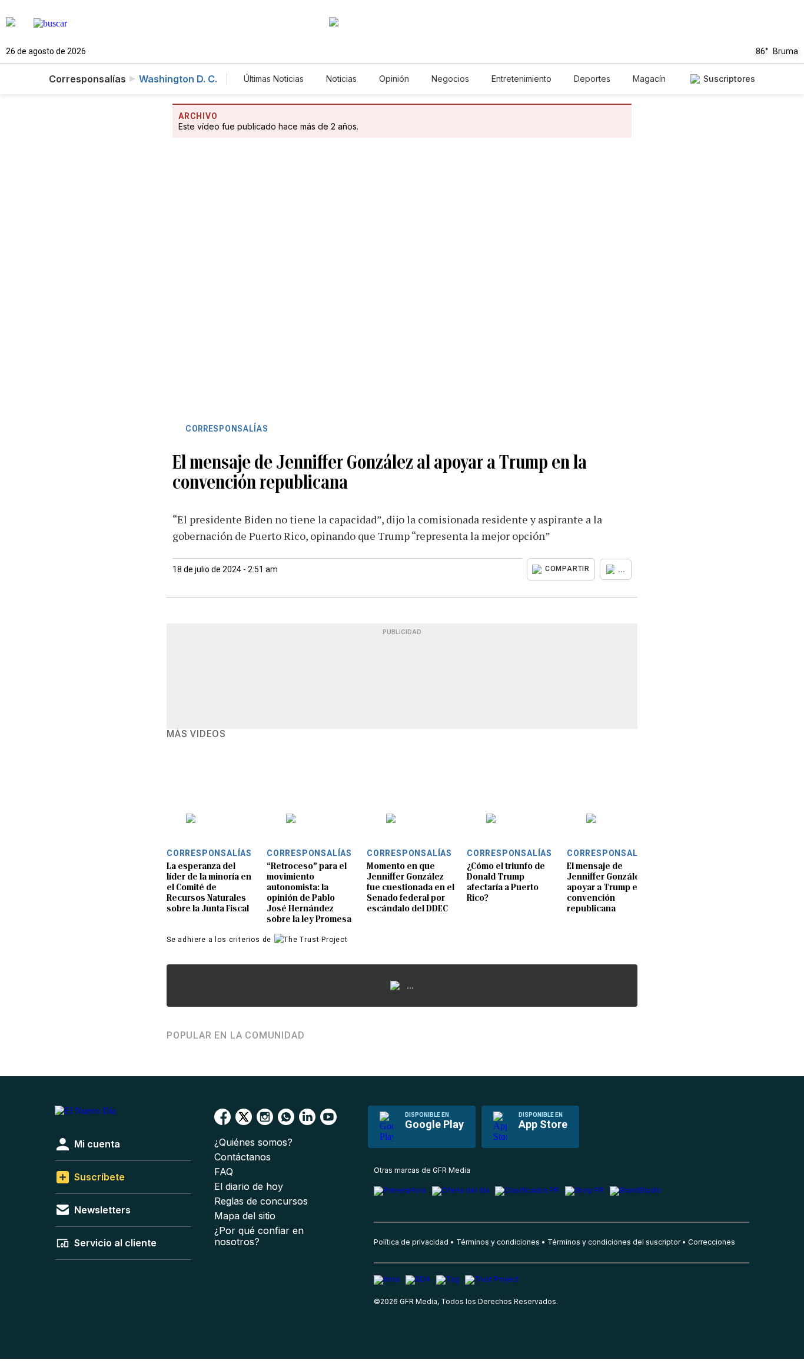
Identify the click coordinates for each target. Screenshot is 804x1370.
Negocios (450, 79)
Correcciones (711, 1242)
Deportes (592, 79)
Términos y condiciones (498, 1242)
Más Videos (196, 734)
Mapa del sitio (244, 1216)
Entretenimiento (521, 79)
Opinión (394, 79)
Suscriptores (729, 79)
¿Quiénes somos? (253, 1142)
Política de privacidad (411, 1242)
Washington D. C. (178, 79)
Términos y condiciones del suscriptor (613, 1242)
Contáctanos (242, 1157)
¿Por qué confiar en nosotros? (259, 1236)
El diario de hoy (248, 1186)
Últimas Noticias (274, 79)
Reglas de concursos (261, 1201)
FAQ (223, 1171)
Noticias (341, 79)
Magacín (649, 79)
